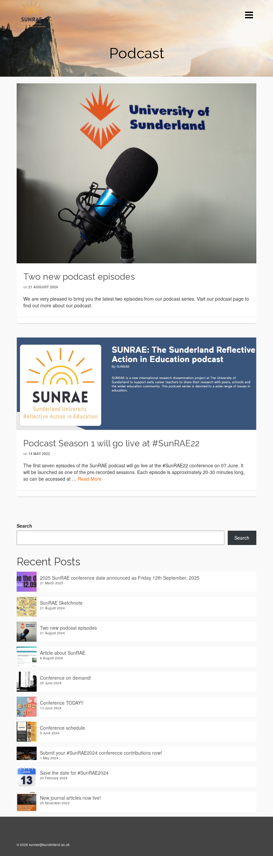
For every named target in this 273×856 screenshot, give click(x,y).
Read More (90, 478)
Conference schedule (62, 727)
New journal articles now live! (70, 797)
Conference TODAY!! (62, 702)
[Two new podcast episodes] (136, 172)
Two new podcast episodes (68, 627)
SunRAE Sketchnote (61, 602)
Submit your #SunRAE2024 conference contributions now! (101, 752)
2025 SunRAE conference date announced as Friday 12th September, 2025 (119, 577)
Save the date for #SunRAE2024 (74, 772)
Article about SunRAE (62, 652)
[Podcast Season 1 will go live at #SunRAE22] (136, 383)
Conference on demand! (65, 677)
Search (24, 525)
